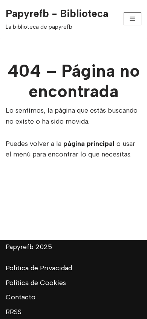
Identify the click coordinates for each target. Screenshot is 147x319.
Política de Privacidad (39, 268)
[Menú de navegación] (132, 18)
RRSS (13, 312)
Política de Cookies (36, 283)
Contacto (20, 297)
